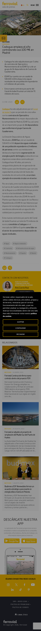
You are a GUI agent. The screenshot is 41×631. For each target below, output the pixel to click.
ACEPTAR (20, 322)
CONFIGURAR (20, 328)
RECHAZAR (21, 334)
